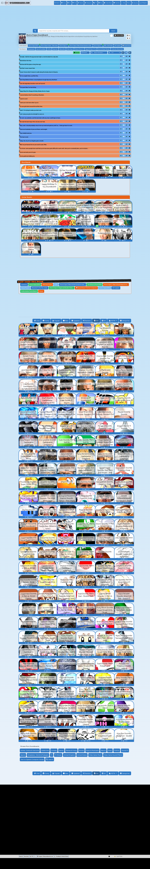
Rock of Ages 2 (98, 45)
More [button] (128, 2)
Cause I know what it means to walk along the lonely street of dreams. (39, 72)
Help (124, 2)
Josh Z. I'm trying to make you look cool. (30, 110)
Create (108, 2)
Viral (75, 2)
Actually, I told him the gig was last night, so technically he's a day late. (39, 56)
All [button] (105, 321)
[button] (111, 35)
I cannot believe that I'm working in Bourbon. (32, 95)
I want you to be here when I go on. (29, 102)
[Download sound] (123, 56)
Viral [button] (37, 321)
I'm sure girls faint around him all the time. (31, 106)
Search (58, 2)
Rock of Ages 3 (64, 45)
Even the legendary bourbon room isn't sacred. (32, 83)
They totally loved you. (26, 133)
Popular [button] (57, 321)
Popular (81, 2)
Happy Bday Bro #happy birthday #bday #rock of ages (35, 91)
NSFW (113, 321)
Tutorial (77, 52)
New (101, 2)
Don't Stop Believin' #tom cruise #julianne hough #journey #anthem (38, 79)
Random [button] (88, 321)
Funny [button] (47, 321)
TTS (96, 2)
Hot (70, 2)
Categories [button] (126, 321)
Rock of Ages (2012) (34, 45)
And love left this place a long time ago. (30, 64)
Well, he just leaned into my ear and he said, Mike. (33, 144)
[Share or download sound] (120, 56)
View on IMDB (120, 35)
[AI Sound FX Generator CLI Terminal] (35, 856)
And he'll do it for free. (26, 60)
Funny (64, 2)
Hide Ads (136, 3)
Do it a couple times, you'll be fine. (29, 76)
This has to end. (24, 137)
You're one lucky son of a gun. (28, 152)
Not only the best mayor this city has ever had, (32, 121)
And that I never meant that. (27, 68)
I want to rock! (24, 99)
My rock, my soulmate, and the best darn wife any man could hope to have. (40, 118)
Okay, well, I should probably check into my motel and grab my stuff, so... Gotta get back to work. (46, 125)
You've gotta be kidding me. (27, 156)
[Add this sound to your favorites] (129, 56)
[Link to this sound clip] (126, 56)
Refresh (86, 53)
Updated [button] (77, 321)
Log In (143, 2)
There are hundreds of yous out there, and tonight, (33, 129)
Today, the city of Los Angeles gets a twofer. (32, 141)
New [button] (66, 321)
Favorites (117, 2)
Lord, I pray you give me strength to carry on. (32, 114)
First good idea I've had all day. (28, 87)
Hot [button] (97, 321)
